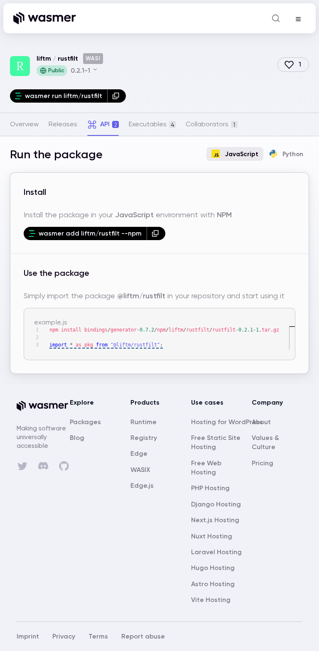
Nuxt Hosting (211, 536)
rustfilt (68, 58)
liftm (44, 58)
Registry (143, 438)
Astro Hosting (213, 584)
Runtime (143, 422)
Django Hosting (216, 504)
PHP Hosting (210, 488)
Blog (77, 438)
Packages (85, 422)
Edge (138, 453)
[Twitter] (22, 466)
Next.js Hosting (215, 520)
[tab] (24, 124)
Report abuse (143, 636)
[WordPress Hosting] (227, 422)
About (261, 422)
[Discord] (43, 465)
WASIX (140, 470)
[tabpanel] (159, 260)
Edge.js (142, 485)
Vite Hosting (211, 600)
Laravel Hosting (216, 552)
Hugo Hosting (213, 568)
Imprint (28, 636)
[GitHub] (64, 466)
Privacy (63, 636)
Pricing (262, 463)
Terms (98, 636)
